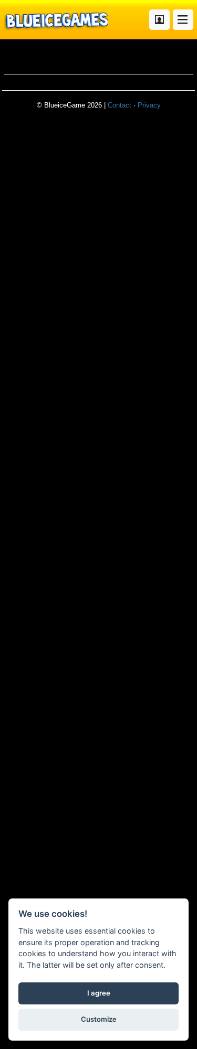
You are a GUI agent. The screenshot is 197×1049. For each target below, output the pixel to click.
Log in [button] (159, 19)
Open (183, 19)
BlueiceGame (56, 19)
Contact (119, 105)
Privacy (149, 105)
